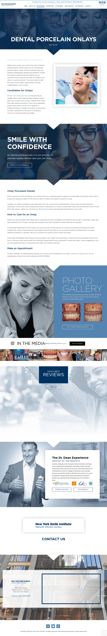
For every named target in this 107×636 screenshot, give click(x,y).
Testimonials (83, 489)
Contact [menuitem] (88, 6)
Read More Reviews (53, 386)
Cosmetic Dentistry (23, 60)
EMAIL (102, 4)
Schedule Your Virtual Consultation (43, 2)
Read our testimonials (20, 165)
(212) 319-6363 (66, 2)
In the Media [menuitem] (59, 6)
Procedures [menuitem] (41, 6)
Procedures (11, 60)
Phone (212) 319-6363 (21, 596)
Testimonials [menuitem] (79, 6)
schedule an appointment (79, 253)
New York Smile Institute (18, 96)
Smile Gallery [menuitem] (69, 6)
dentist (44, 209)
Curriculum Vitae (62, 489)
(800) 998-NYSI (78, 2)
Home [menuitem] (26, 6)
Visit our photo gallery (77, 327)
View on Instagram (77, 343)
